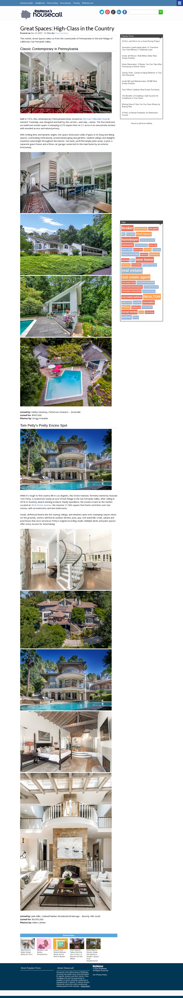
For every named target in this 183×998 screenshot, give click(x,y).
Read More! (85, 986)
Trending (76, 3)
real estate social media (131, 291)
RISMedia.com (88, 3)
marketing (144, 254)
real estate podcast (151, 287)
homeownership (141, 245)
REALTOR (152, 297)
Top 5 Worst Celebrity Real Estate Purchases (141, 90)
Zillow (135, 317)
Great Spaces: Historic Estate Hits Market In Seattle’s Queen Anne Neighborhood (92, 955)
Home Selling (52, 3)
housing (147, 250)
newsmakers (136, 265)
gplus (113, 12)
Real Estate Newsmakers (132, 287)
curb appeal (153, 229)
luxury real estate (130, 254)
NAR (133, 260)
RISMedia (126, 307)
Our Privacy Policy (100, 975)
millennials (154, 254)
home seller (127, 250)
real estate (132, 270)
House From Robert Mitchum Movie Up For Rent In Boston (60, 953)
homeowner (128, 245)
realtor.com (127, 303)
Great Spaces (143, 234)
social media (129, 311)
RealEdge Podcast (150, 265)
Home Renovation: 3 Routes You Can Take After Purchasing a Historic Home (142, 65)
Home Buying (65, 3)
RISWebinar (136, 307)
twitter (101, 12)
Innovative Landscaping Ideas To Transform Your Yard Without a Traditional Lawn (140, 48)
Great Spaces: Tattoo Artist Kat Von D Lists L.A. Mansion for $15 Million (76, 954)
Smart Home (147, 307)
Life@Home (40, 3)
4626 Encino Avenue (41, 505)
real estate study (149, 291)
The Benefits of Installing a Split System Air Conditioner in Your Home (140, 97)
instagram (156, 250)
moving (125, 260)
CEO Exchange (141, 229)
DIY (123, 234)
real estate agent (136, 277)
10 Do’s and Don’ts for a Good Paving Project (141, 41)
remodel (137, 302)
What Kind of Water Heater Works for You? (26, 952)
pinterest (107, 12)
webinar (126, 317)
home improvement (147, 240)
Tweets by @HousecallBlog (141, 123)
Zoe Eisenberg (61, 33)
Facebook (131, 234)
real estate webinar (132, 297)
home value (138, 250)
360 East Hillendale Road (95, 118)
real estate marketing (145, 283)
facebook (124, 12)
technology (149, 312)
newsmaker (126, 265)
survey (141, 312)
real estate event (128, 283)
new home (144, 260)
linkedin (119, 12)
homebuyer (130, 239)
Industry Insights (26, 3)
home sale (153, 245)
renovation (148, 302)
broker (127, 228)
